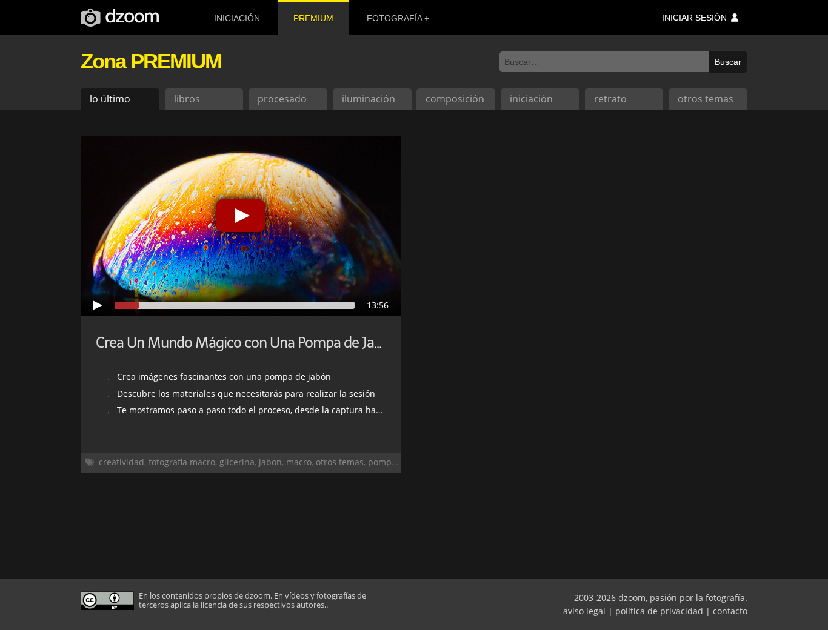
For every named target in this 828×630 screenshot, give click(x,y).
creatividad (121, 462)
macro (299, 462)
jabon (270, 462)
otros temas (705, 98)
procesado (282, 98)
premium (313, 18)
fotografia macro (182, 462)
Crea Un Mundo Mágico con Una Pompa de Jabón (247, 342)
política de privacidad (659, 611)
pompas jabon (397, 462)
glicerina (237, 462)
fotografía (394, 18)
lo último (110, 98)
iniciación (237, 18)
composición (455, 98)
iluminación (368, 98)
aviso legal (584, 611)
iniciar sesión (694, 17)
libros (187, 98)
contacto (730, 611)
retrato (610, 98)
